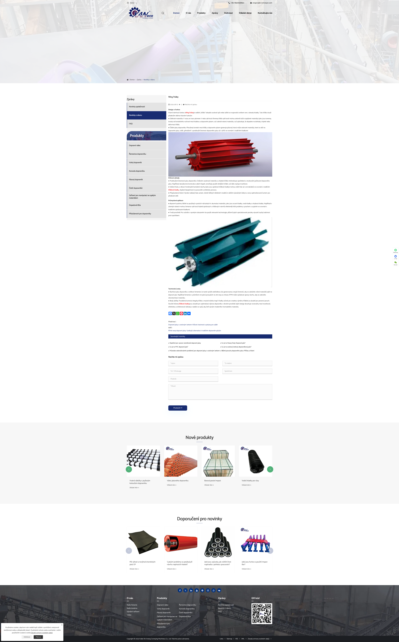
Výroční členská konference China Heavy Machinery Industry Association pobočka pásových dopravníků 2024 (143, 563)
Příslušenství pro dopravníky (140, 214)
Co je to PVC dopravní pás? (179, 346)
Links (221, 638)
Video (129, 615)
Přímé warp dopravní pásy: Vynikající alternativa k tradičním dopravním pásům (194, 330)
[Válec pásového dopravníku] (218, 461)
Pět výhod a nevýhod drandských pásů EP (180, 563)
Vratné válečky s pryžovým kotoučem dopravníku (177, 482)
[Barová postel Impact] (255, 461)
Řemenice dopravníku (137, 154)
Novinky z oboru (149, 79)
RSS (236, 638)
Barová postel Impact (250, 480)
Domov (176, 13)
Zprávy (215, 13)
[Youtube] (197, 590)
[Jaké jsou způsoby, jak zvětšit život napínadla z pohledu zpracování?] (255, 542)
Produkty (201, 13)
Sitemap (229, 638)
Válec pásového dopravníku (215, 480)
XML (242, 638)
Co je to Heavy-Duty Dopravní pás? (233, 343)
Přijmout (38, 637)
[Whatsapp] (213, 590)
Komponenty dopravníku (139, 480)
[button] (129, 469)
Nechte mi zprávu (191, 104)
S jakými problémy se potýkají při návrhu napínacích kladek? (217, 563)
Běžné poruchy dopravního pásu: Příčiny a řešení (238, 350)
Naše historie (132, 605)
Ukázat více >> (134, 485)
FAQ (130, 124)
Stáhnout (228, 13)
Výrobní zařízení (133, 611)
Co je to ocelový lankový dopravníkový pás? (236, 346)
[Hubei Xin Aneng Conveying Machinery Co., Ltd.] (141, 13)
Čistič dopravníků (135, 188)
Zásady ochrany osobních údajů (258, 638)
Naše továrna (132, 608)
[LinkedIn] (191, 590)
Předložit (177, 408)
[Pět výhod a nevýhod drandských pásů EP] (180, 542)
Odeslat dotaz (245, 13)
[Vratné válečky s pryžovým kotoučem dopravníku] (180, 461)
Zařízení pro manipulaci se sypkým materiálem (142, 196)
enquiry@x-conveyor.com (262, 2)
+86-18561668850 (237, 2)
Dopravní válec (134, 145)
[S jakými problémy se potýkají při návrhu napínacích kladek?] (218, 542)
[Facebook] (180, 590)
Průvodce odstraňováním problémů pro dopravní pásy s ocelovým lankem (195, 350)
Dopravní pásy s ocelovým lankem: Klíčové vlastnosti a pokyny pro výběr (193, 324)
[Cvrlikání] (185, 590)
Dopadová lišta (135, 205)
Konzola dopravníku (137, 171)
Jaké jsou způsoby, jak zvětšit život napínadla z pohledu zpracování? (255, 563)
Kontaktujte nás (265, 13)
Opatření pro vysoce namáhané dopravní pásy (185, 343)
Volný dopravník (135, 162)
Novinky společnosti (137, 107)
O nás (188, 13)
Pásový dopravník (136, 179)
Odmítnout (27, 637)
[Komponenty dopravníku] (143, 461)
